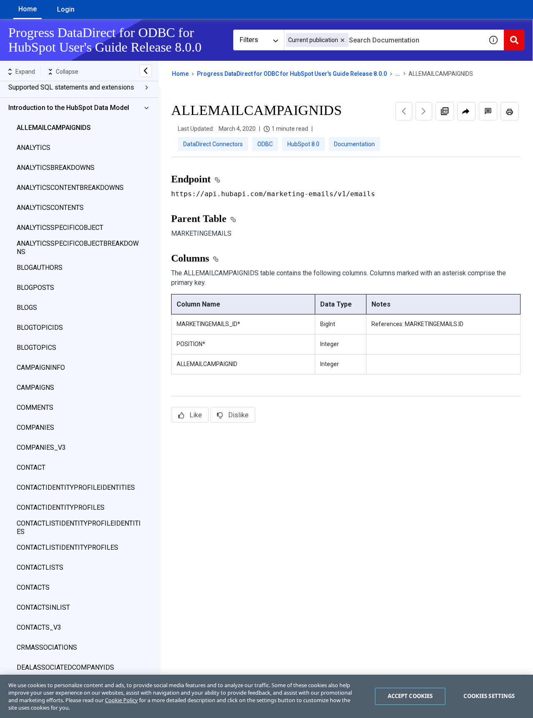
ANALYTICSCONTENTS (50, 208)
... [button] (397, 73)
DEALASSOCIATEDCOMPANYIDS (65, 667)
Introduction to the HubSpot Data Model (68, 108)
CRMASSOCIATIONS (47, 647)
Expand (25, 71)
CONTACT (31, 467)
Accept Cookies (410, 696)
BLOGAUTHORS (39, 268)
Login (66, 9)
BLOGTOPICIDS (40, 328)
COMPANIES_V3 (41, 447)
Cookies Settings (489, 696)
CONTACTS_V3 (39, 627)
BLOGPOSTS (35, 288)
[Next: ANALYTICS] (423, 111)
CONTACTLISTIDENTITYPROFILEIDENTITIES (79, 527)
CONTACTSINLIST (43, 607)
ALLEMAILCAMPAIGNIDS (54, 128)
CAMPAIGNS (35, 387)
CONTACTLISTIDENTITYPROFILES (67, 547)
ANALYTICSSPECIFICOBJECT (60, 228)
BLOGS (27, 308)
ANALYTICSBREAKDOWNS (56, 168)
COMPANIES (35, 427)
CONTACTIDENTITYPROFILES (61, 507)
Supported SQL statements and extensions (71, 87)
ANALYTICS (33, 148)
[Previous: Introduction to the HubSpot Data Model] (403, 111)
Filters (248, 40)
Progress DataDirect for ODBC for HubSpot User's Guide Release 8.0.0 (292, 73)
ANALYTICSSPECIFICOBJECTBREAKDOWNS (78, 247)
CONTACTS (33, 587)
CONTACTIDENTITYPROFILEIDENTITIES (76, 487)
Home (27, 9)
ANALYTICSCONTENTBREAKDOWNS (70, 188)
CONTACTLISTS (40, 567)
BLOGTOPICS (36, 348)
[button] (342, 40)
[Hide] (145, 71)
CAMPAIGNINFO (41, 367)
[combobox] (383, 40)
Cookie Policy (121, 700)
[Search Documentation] (514, 40)
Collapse (67, 71)
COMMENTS (35, 407)
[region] (266, 696)
